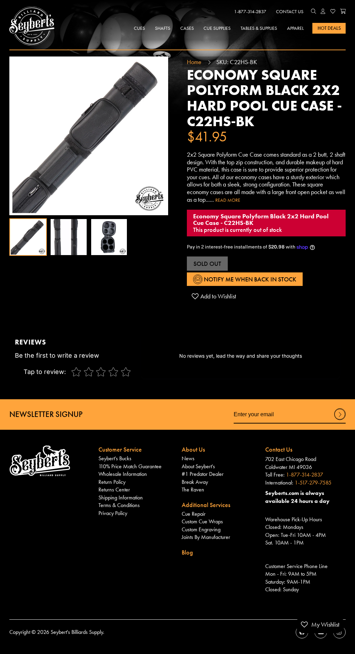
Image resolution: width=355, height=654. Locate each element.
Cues (139, 28)
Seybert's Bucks (114, 458)
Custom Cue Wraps (202, 521)
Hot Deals (329, 28)
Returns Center (114, 489)
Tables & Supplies (259, 28)
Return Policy (111, 482)
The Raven (193, 489)
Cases (187, 28)
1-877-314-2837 (250, 11)
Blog (187, 552)
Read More (227, 200)
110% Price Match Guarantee (130, 466)
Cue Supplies (217, 28)
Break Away (195, 482)
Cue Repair (194, 514)
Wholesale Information (122, 474)
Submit (340, 419)
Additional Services (206, 505)
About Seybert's (198, 466)
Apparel (295, 28)
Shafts (162, 28)
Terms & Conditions (119, 505)
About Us (193, 449)
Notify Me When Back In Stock (249, 279)
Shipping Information (120, 497)
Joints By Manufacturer (206, 537)
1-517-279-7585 (313, 482)
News (188, 458)
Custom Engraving (201, 529)
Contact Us (289, 11)
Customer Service (120, 449)
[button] (313, 11)
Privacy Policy (112, 513)
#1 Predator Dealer (203, 474)
